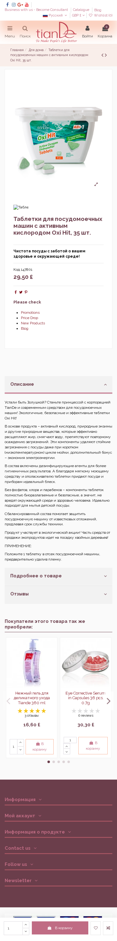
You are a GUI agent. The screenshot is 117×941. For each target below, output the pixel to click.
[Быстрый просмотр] (52, 667)
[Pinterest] (26, 292)
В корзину (64, 928)
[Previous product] (103, 55)
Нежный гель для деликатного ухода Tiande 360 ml (32, 698)
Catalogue (81, 10)
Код (16, 269)
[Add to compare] (108, 928)
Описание (22, 384)
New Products (33, 323)
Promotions (30, 312)
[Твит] (20, 292)
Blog (97, 10)
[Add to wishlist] (95, 928)
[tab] (58, 385)
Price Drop (29, 318)
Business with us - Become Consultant (37, 10)
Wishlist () (102, 15)
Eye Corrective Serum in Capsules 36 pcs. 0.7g (86, 698)
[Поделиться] (16, 292)
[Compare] (52, 656)
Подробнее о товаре (36, 575)
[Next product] (106, 55)
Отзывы (19, 593)
